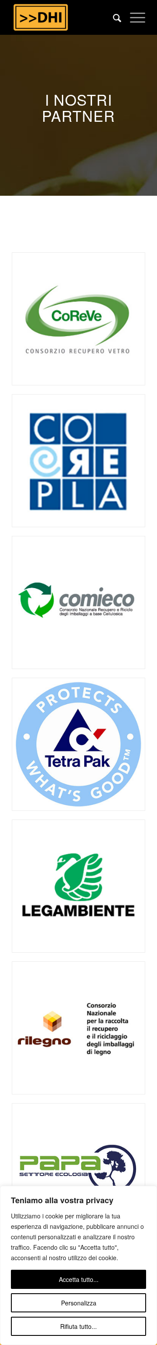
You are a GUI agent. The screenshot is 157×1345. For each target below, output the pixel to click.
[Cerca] (112, 17)
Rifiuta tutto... (78, 1326)
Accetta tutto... (79, 1279)
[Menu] (133, 17)
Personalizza (78, 1302)
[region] (78, 1265)
